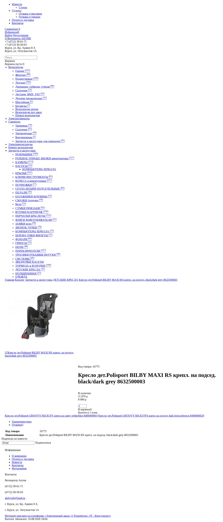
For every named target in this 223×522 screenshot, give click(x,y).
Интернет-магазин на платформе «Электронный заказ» (38, 515)
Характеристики (22, 421)
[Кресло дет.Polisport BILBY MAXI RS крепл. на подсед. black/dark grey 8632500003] (40, 350)
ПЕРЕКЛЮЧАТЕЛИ (30, 250)
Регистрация (20, 35)
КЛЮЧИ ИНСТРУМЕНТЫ (34, 177)
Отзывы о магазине (30, 13)
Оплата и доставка (23, 459)
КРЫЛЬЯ (23, 173)
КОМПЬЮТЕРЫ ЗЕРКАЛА (39, 169)
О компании (19, 455)
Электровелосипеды (20, 144)
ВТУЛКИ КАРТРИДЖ (31, 212)
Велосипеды (15, 67)
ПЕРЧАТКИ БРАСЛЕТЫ (33, 215)
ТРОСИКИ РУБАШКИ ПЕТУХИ (37, 254)
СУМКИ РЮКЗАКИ (30, 208)
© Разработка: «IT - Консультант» (91, 515)
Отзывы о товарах (29, 16)
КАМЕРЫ (24, 162)
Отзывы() (17, 424)
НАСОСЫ (23, 166)
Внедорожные (25, 137)
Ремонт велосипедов (20, 147)
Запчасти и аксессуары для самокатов (40, 141)
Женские (22, 75)
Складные (23, 90)
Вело (20, 204)
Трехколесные (26, 133)
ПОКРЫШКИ (26, 154)
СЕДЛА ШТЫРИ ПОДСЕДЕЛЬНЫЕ (39, 188)
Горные (22, 70)
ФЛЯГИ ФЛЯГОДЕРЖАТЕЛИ (35, 219)
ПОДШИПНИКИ (28, 273)
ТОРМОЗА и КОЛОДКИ (33, 265)
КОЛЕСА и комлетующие (33, 180)
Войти (9, 35)
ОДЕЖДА (21, 276)
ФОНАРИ (23, 239)
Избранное (12, 32)
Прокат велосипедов (27, 115)
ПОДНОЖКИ (25, 184)
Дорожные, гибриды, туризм (34, 86)
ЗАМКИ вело (25, 223)
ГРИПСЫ (23, 243)
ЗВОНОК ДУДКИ (28, 227)
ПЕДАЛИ (23, 192)
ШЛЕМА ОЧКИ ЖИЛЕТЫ (33, 235)
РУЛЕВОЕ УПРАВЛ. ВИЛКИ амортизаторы (44, 158)
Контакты (18, 465)
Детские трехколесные (31, 98)
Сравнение (12, 29)
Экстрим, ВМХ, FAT (29, 94)
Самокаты (14, 121)
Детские (23, 82)
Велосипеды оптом (26, 109)
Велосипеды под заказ (28, 112)
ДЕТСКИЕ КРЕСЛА (30, 269)
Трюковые (23, 125)
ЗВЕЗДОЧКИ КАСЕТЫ (29, 261)
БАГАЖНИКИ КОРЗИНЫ (33, 196)
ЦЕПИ (21, 247)
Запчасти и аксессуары (22, 150)
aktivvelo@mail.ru (15, 498)
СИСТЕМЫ (24, 258)
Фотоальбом (19, 468)
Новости (17, 462)
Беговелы (22, 106)
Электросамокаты (19, 118)
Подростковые (26, 78)
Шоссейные (24, 102)
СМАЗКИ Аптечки (29, 200)
